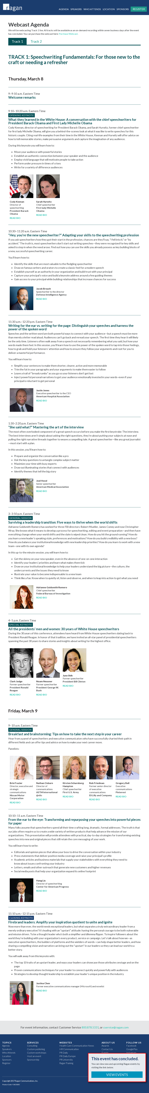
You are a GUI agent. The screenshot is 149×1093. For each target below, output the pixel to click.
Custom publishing (36, 1049)
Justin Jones (42, 390)
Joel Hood (41, 480)
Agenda (64, 9)
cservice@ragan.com (116, 1027)
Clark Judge (16, 681)
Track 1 (17, 41)
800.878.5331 (90, 1027)
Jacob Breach (43, 288)
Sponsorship (33, 1059)
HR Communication (69, 1049)
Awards (105, 1045)
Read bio (15, 218)
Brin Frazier (16, 783)
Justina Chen (43, 983)
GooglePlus (132, 1049)
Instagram (131, 1052)
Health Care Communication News (76, 1045)
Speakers (76, 9)
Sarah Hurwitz (44, 201)
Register (139, 9)
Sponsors (123, 9)
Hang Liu (41, 880)
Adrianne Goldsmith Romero (51, 587)
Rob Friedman (96, 783)
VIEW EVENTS (117, 1075)
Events (105, 1052)
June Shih (68, 675)
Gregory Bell (122, 783)
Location (109, 9)
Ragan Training (66, 1063)
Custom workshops (36, 1052)
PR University (66, 1059)
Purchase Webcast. (68, 33)
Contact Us (107, 1049)
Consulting (32, 1045)
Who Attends (92, 9)
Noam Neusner (44, 681)
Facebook (131, 1045)
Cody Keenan (17, 201)
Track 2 (36, 41)
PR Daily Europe (67, 1056)
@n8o (39, 795)
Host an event (34, 1056)
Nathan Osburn (44, 783)
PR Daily (63, 1052)
